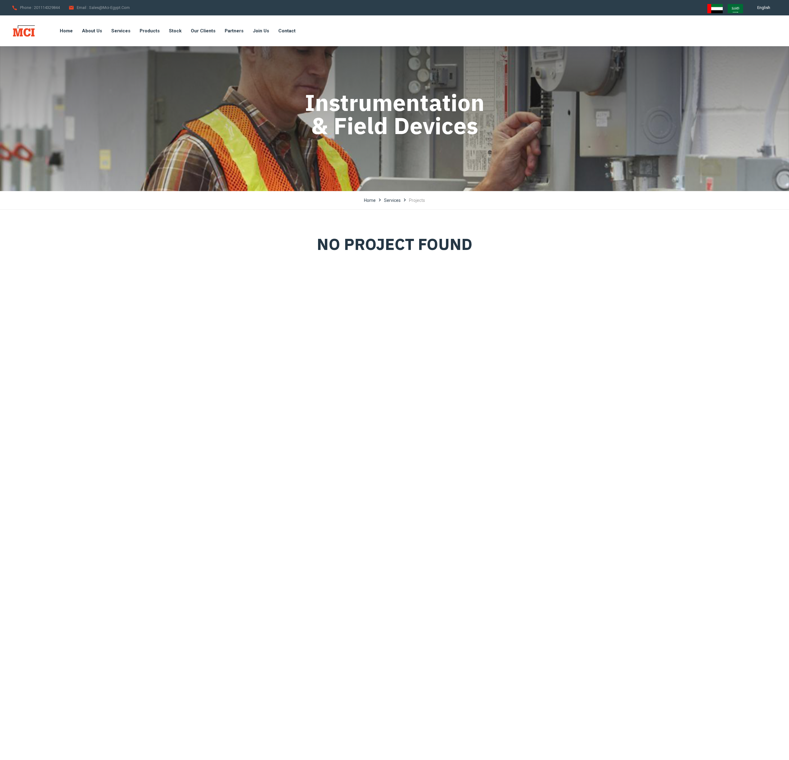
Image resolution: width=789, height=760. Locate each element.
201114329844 (47, 7)
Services (392, 200)
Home (370, 200)
